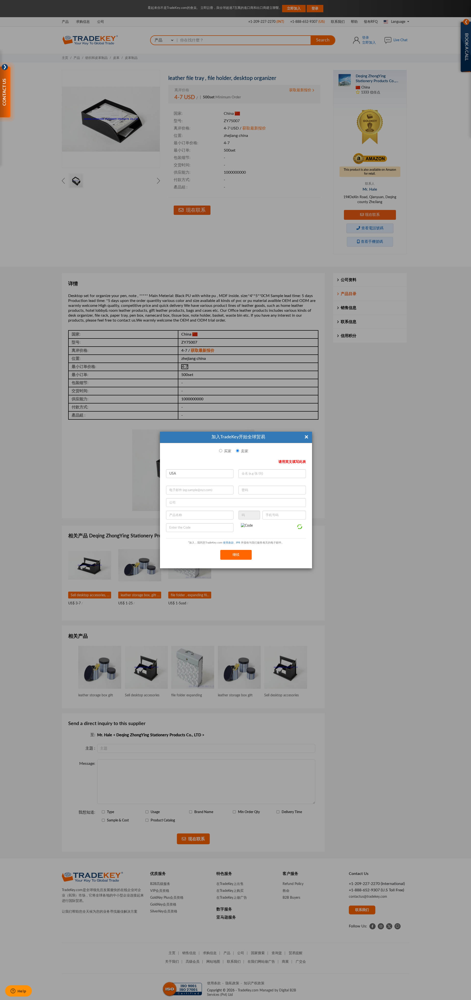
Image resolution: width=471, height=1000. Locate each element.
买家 (227, 451)
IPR (238, 542)
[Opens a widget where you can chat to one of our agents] (18, 991)
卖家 (244, 451)
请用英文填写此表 (292, 462)
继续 (236, 555)
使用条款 (228, 542)
